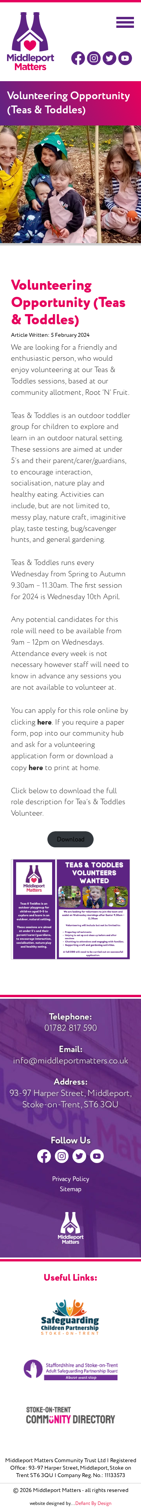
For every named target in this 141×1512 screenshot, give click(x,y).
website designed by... (71, 1504)
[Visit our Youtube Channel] (125, 58)
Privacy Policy (70, 1179)
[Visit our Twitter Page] (109, 58)
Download (71, 839)
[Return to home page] (30, 68)
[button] (125, 22)
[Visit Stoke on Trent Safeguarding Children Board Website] (70, 1317)
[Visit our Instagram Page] (94, 58)
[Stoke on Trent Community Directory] (70, 1415)
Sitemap (70, 1189)
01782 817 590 (70, 1022)
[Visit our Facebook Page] (78, 58)
